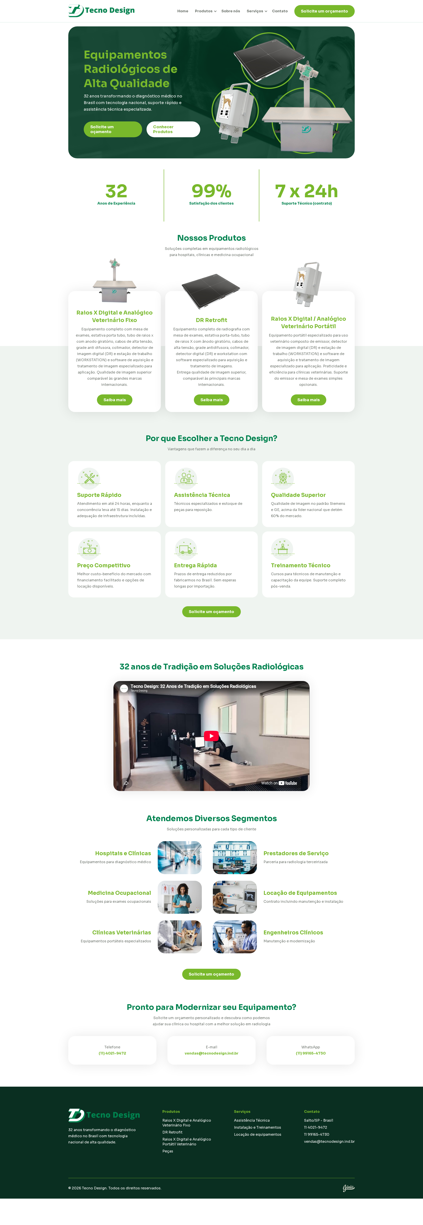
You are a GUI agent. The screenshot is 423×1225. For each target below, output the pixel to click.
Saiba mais (115, 399)
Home (182, 11)
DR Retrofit (172, 1132)
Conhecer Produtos (163, 129)
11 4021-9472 (315, 1127)
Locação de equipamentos (257, 1134)
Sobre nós (230, 11)
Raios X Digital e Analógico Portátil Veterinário (186, 1141)
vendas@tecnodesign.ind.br (329, 1141)
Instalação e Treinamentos (257, 1127)
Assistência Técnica (252, 1120)
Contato (280, 11)
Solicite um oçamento (102, 129)
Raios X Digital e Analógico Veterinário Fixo (186, 1123)
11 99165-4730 (316, 1134)
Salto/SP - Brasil (318, 1120)
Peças (167, 1151)
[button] (204, 11)
